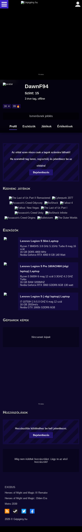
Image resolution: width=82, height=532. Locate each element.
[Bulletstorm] (45, 217)
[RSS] (7, 511)
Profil (13, 126)
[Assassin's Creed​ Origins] (20, 217)
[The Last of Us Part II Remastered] (29, 197)
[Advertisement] (41, 44)
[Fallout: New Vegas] (27, 207)
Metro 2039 (11, 503)
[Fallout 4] (66, 202)
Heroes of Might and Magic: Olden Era (26, 498)
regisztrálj (43, 159)
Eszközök (29, 126)
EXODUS (10, 487)
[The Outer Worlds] (66, 217)
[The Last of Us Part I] (54, 207)
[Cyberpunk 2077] (62, 197)
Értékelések (65, 126)
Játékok (46, 126)
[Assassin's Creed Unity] (29, 212)
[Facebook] (32, 511)
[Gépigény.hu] (40, 4)
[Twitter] (24, 511)
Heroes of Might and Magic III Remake (26, 492)
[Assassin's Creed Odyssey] (26, 202)
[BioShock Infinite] (56, 212)
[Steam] (15, 511)
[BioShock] (51, 202)
